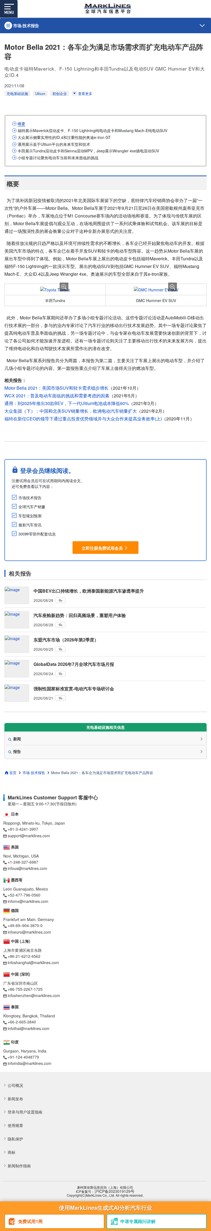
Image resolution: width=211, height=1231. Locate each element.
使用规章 (15, 1125)
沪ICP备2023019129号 (114, 1191)
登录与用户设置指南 (25, 1112)
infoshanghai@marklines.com (33, 962)
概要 (21, 123)
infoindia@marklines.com (29, 1063)
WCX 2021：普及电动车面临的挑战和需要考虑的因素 (56, 395)
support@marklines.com (29, 835)
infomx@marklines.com (28, 901)
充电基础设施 (17, 93)
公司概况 (15, 1085)
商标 (11, 1152)
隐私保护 (15, 1139)
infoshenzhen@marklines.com (34, 995)
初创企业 (59, 93)
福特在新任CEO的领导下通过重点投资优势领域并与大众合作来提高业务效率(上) (83, 418)
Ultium (40, 93)
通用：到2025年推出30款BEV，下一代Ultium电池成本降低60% (66, 403)
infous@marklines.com (27, 868)
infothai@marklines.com (28, 1028)
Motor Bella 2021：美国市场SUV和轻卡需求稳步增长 (56, 388)
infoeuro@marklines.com (29, 932)
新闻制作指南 (19, 1165)
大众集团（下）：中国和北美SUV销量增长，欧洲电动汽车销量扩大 (70, 411)
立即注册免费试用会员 (102, 548)
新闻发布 (15, 1098)
